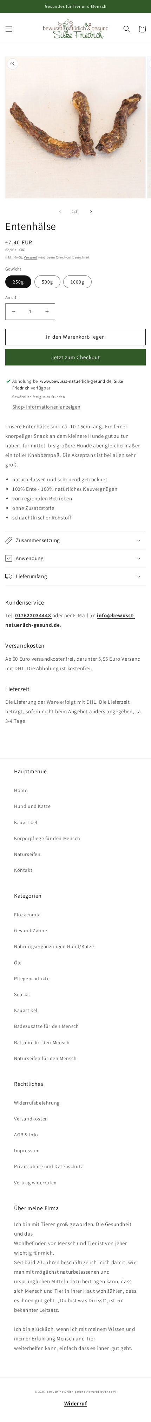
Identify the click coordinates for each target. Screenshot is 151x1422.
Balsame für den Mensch (42, 1042)
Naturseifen (27, 854)
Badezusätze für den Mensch (46, 1026)
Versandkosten (31, 1118)
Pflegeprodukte (32, 978)
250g (18, 282)
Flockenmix (27, 914)
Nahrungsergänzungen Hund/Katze (54, 946)
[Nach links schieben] (60, 211)
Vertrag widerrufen (35, 1182)
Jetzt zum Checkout (75, 357)
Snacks (22, 994)
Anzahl (12, 297)
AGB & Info (26, 1134)
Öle (18, 962)
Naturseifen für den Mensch (45, 1058)
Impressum (27, 1150)
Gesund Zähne (30, 930)
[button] (9, 29)
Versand (30, 257)
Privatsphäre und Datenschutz (48, 1166)
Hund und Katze (32, 806)
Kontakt (23, 870)
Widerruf (75, 1403)
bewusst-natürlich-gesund (66, 1391)
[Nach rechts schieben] (91, 211)
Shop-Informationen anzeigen (46, 407)
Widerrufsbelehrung (37, 1103)
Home (20, 790)
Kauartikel (26, 822)
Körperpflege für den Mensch (47, 838)
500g (47, 282)
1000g (77, 282)
